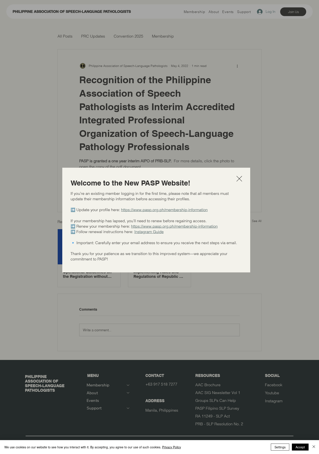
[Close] (313, 447)
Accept (300, 447)
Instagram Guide (149, 231)
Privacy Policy (171, 447)
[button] (239, 179)
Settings (280, 447)
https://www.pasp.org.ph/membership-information (164, 209)
